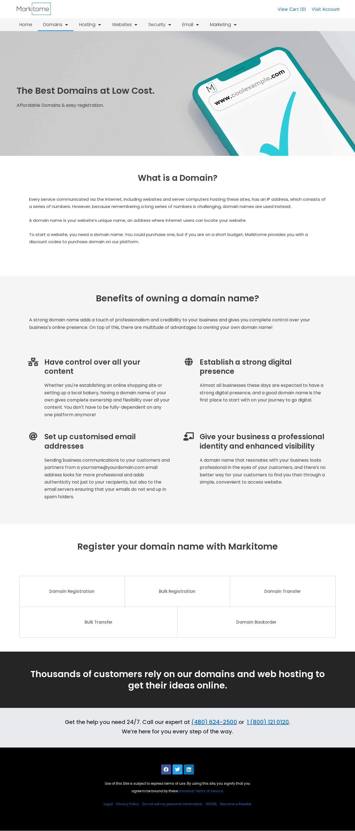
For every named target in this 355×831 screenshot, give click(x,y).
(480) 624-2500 (214, 722)
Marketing (220, 24)
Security (157, 24)
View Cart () (292, 9)
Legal (108, 804)
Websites (122, 24)
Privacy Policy (127, 804)
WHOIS (211, 804)
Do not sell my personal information (172, 804)
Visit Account (326, 9)
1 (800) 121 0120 (268, 722)
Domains (52, 24)
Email (187, 24)
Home (25, 24)
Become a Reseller (235, 804)
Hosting (87, 24)
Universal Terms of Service (201, 791)
